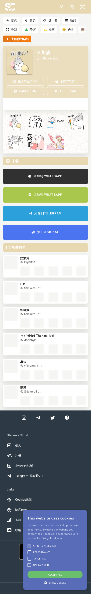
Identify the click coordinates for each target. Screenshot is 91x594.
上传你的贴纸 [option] (24, 465)
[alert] (55, 550)
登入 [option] (18, 445)
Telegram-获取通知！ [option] (29, 476)
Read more (56, 538)
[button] (72, 7)
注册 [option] (18, 455)
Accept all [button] (55, 574)
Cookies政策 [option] (23, 499)
